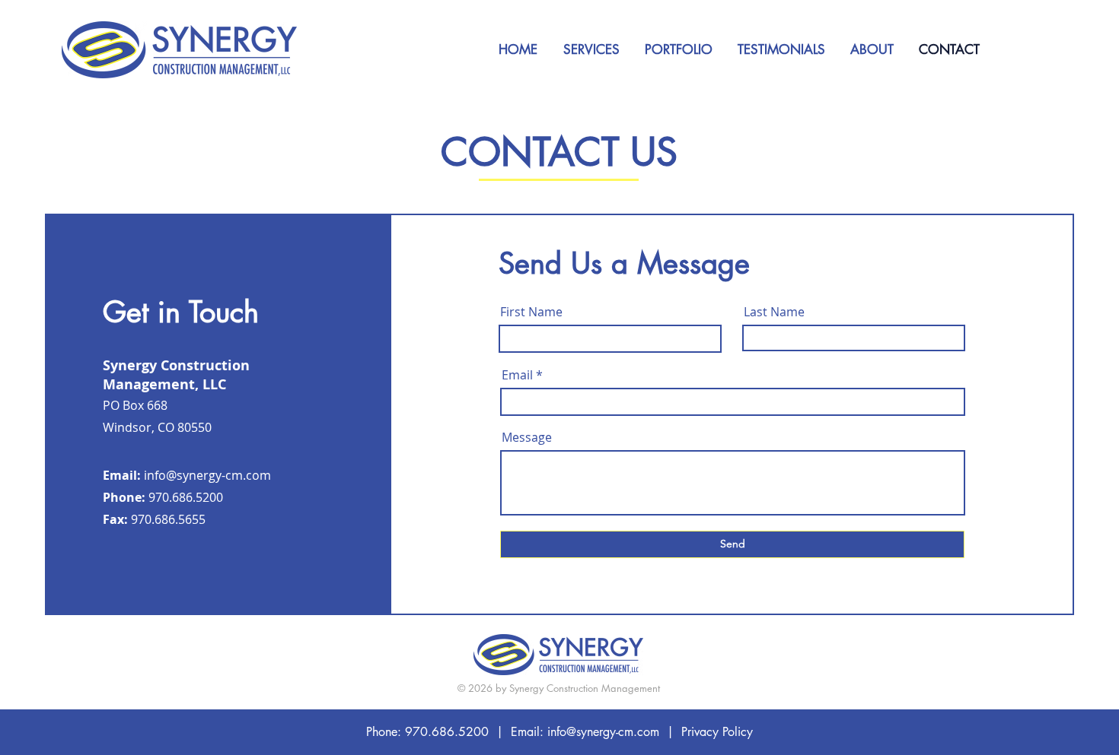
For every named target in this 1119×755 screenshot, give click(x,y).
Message (527, 437)
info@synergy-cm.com (207, 475)
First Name (531, 312)
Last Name (774, 312)
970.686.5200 (447, 732)
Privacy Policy (717, 732)
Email (517, 375)
